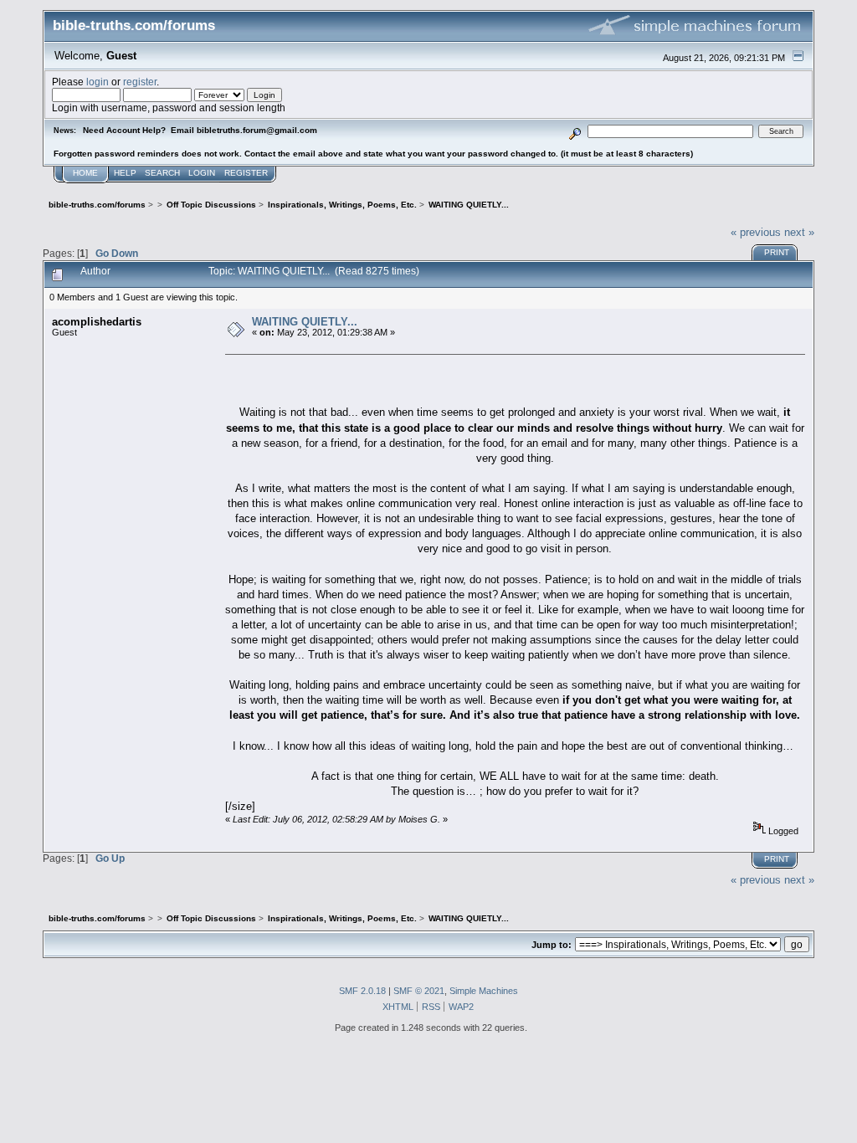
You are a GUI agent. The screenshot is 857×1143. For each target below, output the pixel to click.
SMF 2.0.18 (362, 991)
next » (799, 232)
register (140, 81)
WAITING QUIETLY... (304, 321)
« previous (756, 232)
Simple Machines (483, 991)
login (97, 81)
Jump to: (551, 945)
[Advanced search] (575, 131)
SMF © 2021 (418, 991)
